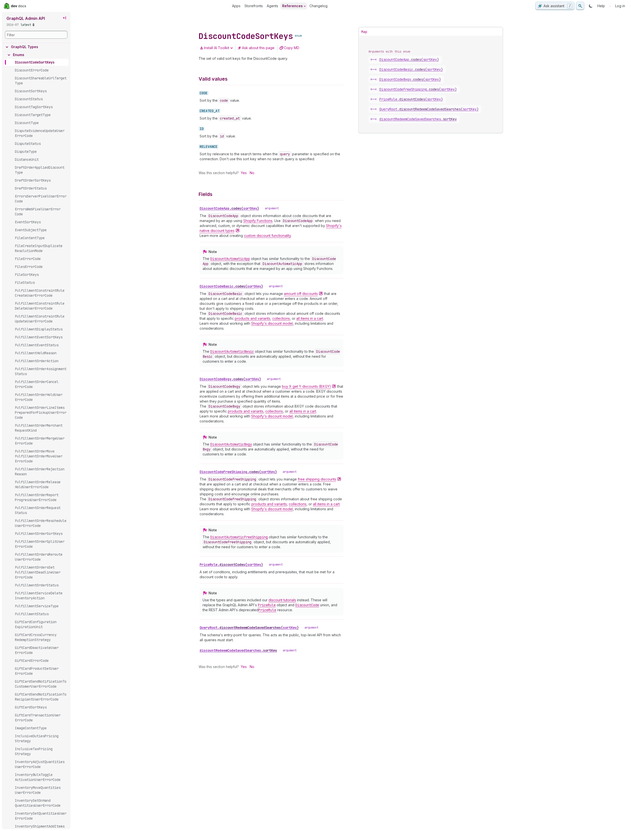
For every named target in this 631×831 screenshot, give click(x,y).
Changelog (318, 6)
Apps (236, 6)
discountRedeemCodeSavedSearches (238, 650)
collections (281, 318)
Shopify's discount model (272, 323)
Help (601, 6)
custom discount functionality (267, 235)
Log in (620, 6)
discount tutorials (282, 600)
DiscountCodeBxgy (230, 379)
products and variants (252, 318)
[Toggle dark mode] (590, 6)
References (292, 6)
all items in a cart (309, 318)
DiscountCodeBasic (231, 286)
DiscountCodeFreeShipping (238, 472)
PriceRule (231, 564)
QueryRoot (249, 627)
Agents (272, 6)
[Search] (580, 6)
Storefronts (253, 6)
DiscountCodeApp (229, 208)
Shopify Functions (257, 221)
